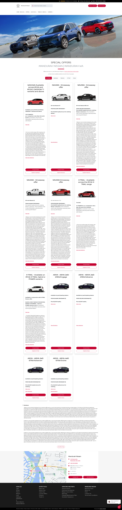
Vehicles (22, 12)
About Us (87, 490)
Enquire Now (35, 169)
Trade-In (41, 497)
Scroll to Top (61, 446)
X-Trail (17, 490)
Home (18, 12)
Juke (17, 488)
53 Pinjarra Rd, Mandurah (84, 1)
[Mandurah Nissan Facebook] (103, 1)
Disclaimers (26, 405)
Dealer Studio (103, 508)
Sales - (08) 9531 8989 (97, 1)
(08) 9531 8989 (74, 463)
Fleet (86, 492)
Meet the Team (89, 488)
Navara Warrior (20, 503)
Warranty (64, 493)
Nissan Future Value (67, 492)
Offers (27, 12)
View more (53, 115)
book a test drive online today (71, 71)
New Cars (41, 488)
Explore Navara (61, 172)
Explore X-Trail (86, 267)
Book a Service (92, 5)
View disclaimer (54, 142)
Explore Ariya (61, 350)
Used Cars (42, 492)
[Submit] (32, 5)
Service (44, 12)
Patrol (18, 492)
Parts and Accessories (68, 490)
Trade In (40, 12)
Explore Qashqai (36, 172)
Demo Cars (42, 490)
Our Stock (33, 12)
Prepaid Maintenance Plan (69, 495)
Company (50, 12)
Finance (41, 495)
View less (27, 124)
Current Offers (43, 493)
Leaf (17, 495)
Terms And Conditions (91, 495)
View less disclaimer (29, 157)
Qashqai (18, 497)
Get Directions (90, 477)
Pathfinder (19, 498)
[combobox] (42, 5)
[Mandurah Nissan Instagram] (105, 1)
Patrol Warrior (20, 502)
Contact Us (75, 477)
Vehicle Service (66, 488)
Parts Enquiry (101, 5)
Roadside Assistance (68, 497)
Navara (18, 493)
